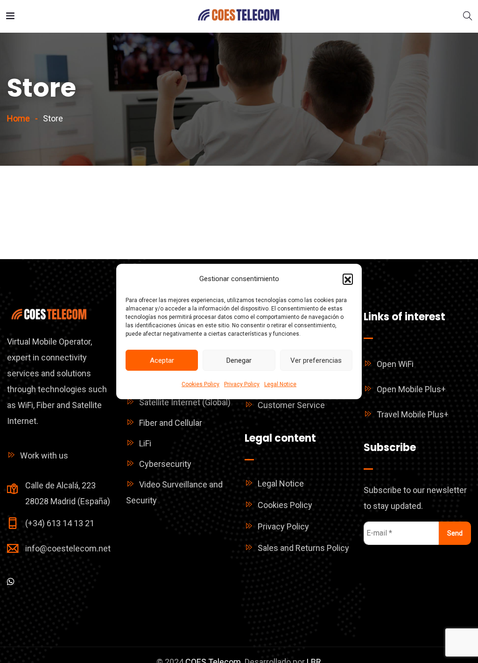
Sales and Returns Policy (303, 548)
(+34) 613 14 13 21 (59, 523)
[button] (347, 278)
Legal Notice (280, 384)
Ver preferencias (316, 360)
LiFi (145, 443)
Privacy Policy (242, 384)
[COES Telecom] (239, 16)
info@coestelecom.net (68, 548)
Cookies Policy (200, 384)
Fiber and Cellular (170, 423)
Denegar (239, 360)
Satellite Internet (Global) (185, 402)
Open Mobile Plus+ (411, 389)
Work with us (44, 455)
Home (18, 118)
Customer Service (291, 405)
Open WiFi (395, 364)
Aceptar (162, 360)
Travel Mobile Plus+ (413, 414)
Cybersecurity (165, 464)
